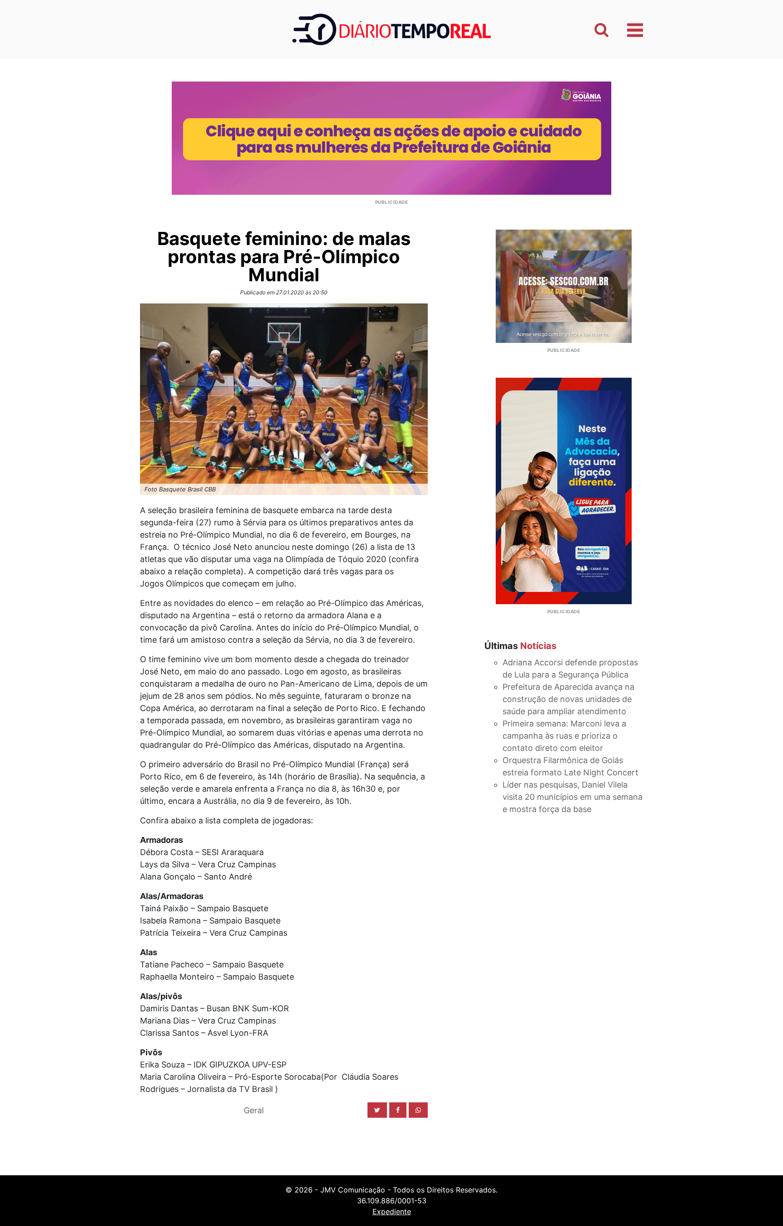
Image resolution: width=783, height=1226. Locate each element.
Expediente (391, 1211)
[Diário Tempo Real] (391, 29)
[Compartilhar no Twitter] (377, 1110)
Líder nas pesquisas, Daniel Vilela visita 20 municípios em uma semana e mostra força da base (573, 797)
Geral (254, 1110)
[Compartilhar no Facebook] (397, 1110)
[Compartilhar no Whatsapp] (418, 1110)
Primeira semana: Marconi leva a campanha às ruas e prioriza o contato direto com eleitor (564, 736)
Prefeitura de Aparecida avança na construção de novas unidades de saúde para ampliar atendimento (568, 699)
